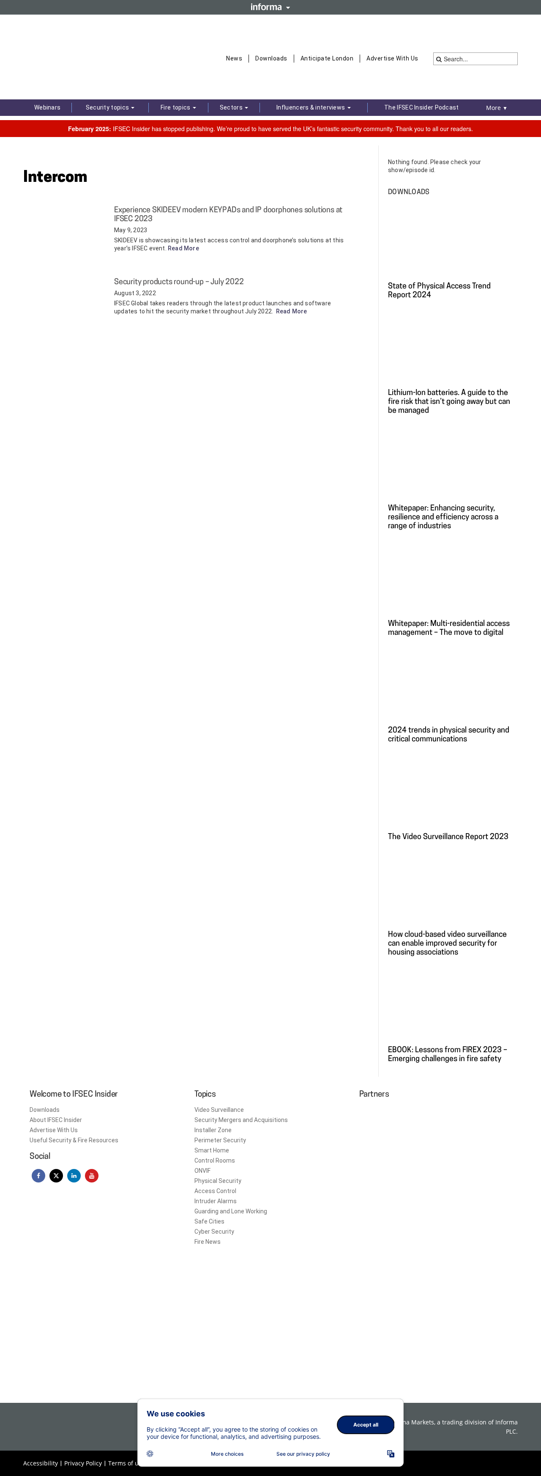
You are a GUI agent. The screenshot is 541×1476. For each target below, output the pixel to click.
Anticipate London (327, 58)
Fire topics (176, 107)
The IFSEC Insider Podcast (421, 107)
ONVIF (202, 1170)
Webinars (47, 107)
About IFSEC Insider (56, 1120)
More (497, 108)
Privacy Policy (83, 1463)
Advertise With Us (392, 58)
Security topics (108, 107)
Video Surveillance (219, 1109)
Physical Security (217, 1180)
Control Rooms (214, 1160)
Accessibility (40, 1463)
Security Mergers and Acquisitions (241, 1120)
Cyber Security (214, 1231)
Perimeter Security (220, 1140)
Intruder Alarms (215, 1201)
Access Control (215, 1191)
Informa (270, 6)
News (234, 58)
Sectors (232, 107)
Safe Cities (209, 1221)
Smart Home (211, 1150)
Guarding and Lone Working (230, 1211)
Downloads (271, 58)
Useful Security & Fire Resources (74, 1140)
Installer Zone (213, 1130)
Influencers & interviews (311, 107)
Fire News (207, 1241)
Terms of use (126, 1463)
